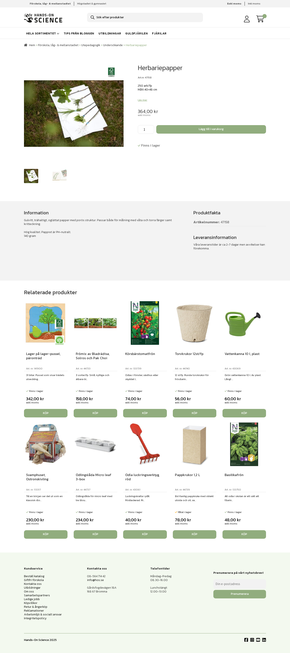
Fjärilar (159, 33)
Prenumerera (240, 594)
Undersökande (113, 45)
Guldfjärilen (136, 33)
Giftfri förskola (34, 580)
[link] (261, 19)
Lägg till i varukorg (211, 129)
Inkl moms (254, 4)
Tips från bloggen (79, 33)
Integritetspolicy (35, 618)
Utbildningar (110, 33)
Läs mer (142, 100)
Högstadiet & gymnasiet (91, 4)
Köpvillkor (30, 603)
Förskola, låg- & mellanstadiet (58, 45)
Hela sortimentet (41, 33)
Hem (32, 45)
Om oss (29, 591)
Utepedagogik (90, 45)
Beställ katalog (34, 576)
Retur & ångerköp (35, 607)
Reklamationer (34, 610)
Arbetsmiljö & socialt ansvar (43, 614)
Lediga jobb (32, 599)
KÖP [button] (46, 413)
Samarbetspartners (37, 595)
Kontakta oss (33, 584)
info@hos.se (95, 580)
